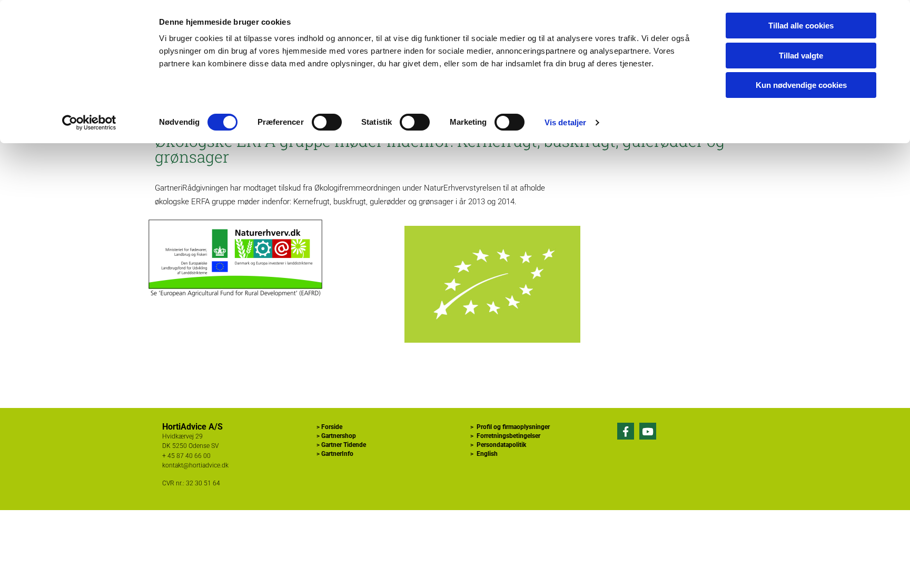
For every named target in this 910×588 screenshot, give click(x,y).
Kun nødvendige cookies (801, 85)
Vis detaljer (565, 122)
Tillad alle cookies (801, 25)
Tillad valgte (801, 55)
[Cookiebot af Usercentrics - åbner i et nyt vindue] (89, 123)
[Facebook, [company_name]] (626, 431)
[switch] (327, 122)
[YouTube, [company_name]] (648, 431)
